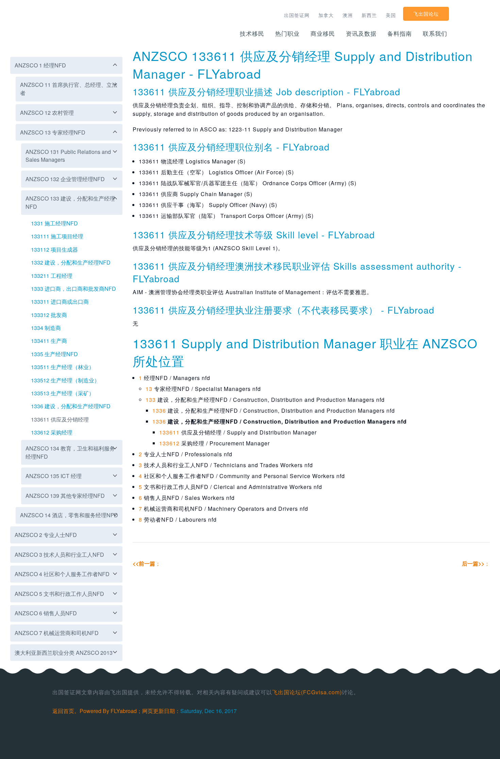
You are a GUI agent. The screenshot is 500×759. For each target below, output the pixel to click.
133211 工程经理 (51, 276)
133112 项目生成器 (54, 249)
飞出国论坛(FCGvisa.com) (307, 692)
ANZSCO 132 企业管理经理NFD (65, 179)
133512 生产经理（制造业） (65, 380)
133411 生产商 (49, 341)
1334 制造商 (46, 328)
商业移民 (323, 33)
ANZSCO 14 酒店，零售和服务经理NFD (69, 515)
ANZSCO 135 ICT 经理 (54, 476)
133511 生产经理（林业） (62, 367)
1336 (159, 410)
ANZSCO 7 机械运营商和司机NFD (57, 633)
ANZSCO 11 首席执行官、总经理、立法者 (68, 89)
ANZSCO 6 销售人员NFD (46, 613)
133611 (169, 432)
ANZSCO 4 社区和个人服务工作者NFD (62, 574)
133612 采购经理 (51, 432)
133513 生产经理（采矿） (62, 393)
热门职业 (287, 33)
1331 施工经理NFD (54, 223)
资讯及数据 (361, 33)
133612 (169, 443)
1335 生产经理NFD (54, 354)
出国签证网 (297, 15)
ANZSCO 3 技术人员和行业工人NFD (59, 554)
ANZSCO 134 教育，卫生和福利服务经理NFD (70, 452)
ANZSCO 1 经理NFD (40, 65)
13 (149, 389)
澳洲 (348, 15)
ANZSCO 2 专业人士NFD (46, 535)
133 (151, 400)
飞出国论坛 (426, 13)
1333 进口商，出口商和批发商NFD (73, 288)
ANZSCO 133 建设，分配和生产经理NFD (70, 202)
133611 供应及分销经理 (60, 419)
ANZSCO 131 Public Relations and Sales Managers (68, 155)
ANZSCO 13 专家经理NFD (52, 132)
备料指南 (399, 33)
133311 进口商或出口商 (60, 301)
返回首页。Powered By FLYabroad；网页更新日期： (116, 711)
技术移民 (252, 33)
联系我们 (435, 33)
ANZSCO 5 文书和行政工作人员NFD (59, 594)
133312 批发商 (49, 315)
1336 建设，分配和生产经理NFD (71, 406)
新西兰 (369, 15)
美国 (391, 15)
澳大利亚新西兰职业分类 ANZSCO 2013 (64, 653)
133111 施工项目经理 (57, 236)
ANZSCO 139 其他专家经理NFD (65, 496)
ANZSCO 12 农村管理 (47, 112)
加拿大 (326, 15)
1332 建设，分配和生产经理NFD (71, 262)
